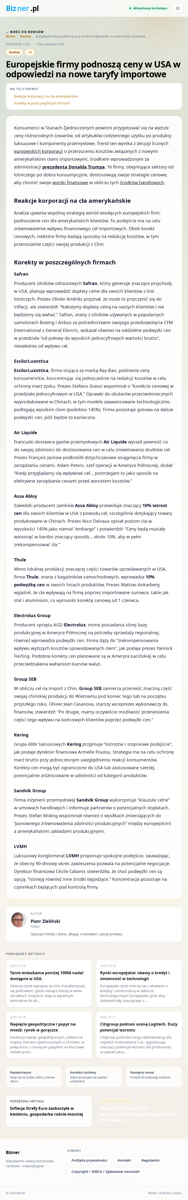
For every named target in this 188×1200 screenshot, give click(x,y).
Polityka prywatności (89, 1160)
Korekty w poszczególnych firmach (42, 103)
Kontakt (124, 1160)
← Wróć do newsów (25, 32)
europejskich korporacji (38, 151)
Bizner (10, 36)
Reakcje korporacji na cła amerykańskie (46, 96)
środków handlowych (142, 182)
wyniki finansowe (70, 182)
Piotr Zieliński (45, 921)
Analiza (25, 36)
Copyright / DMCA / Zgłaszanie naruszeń (105, 1171)
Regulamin (150, 1160)
